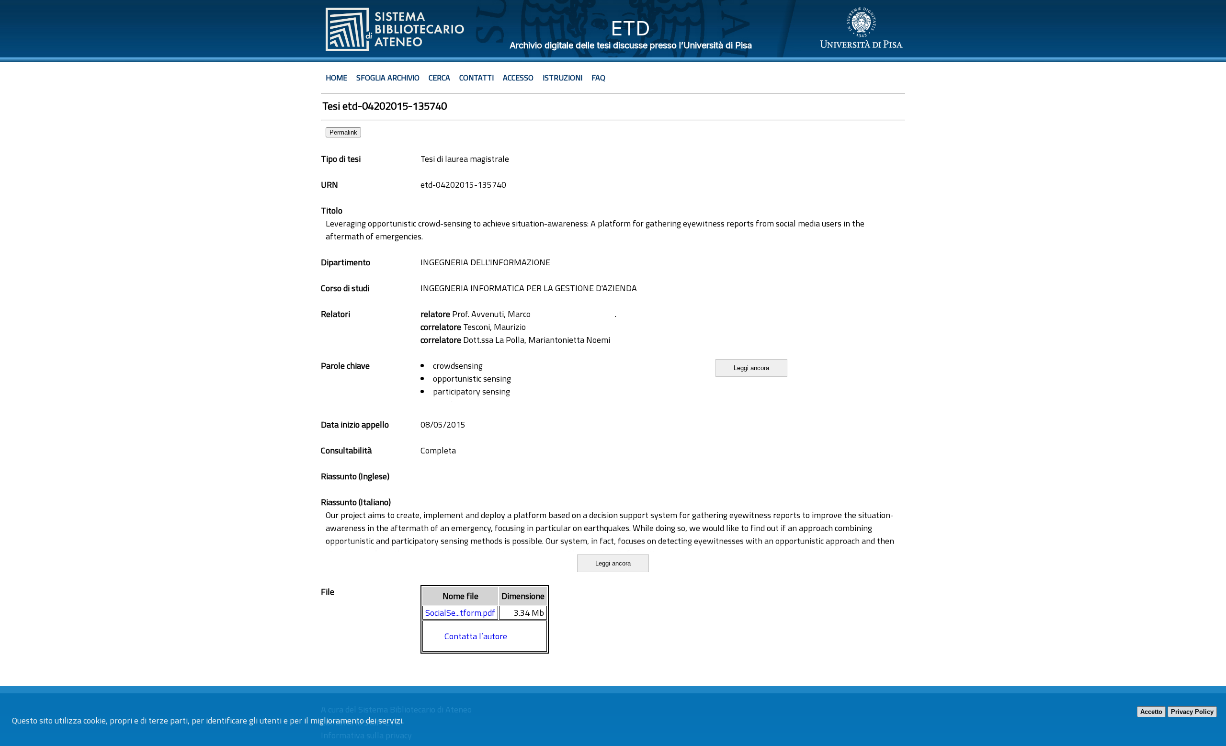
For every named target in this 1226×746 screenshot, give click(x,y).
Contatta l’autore (475, 636)
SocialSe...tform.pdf (460, 612)
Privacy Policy (1192, 711)
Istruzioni (562, 77)
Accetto (1151, 711)
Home (336, 77)
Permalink (343, 132)
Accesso (518, 77)
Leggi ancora (751, 368)
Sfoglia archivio (388, 77)
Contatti (476, 77)
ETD (630, 28)
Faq (598, 77)
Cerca (439, 77)
